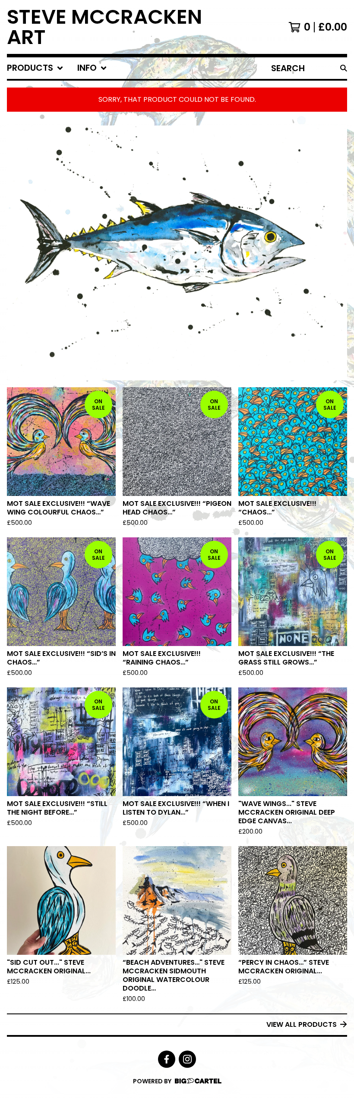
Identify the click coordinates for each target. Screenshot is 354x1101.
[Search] (344, 68)
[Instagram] (187, 1059)
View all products (301, 1024)
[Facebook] (166, 1059)
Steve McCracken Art (104, 27)
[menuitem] (35, 68)
